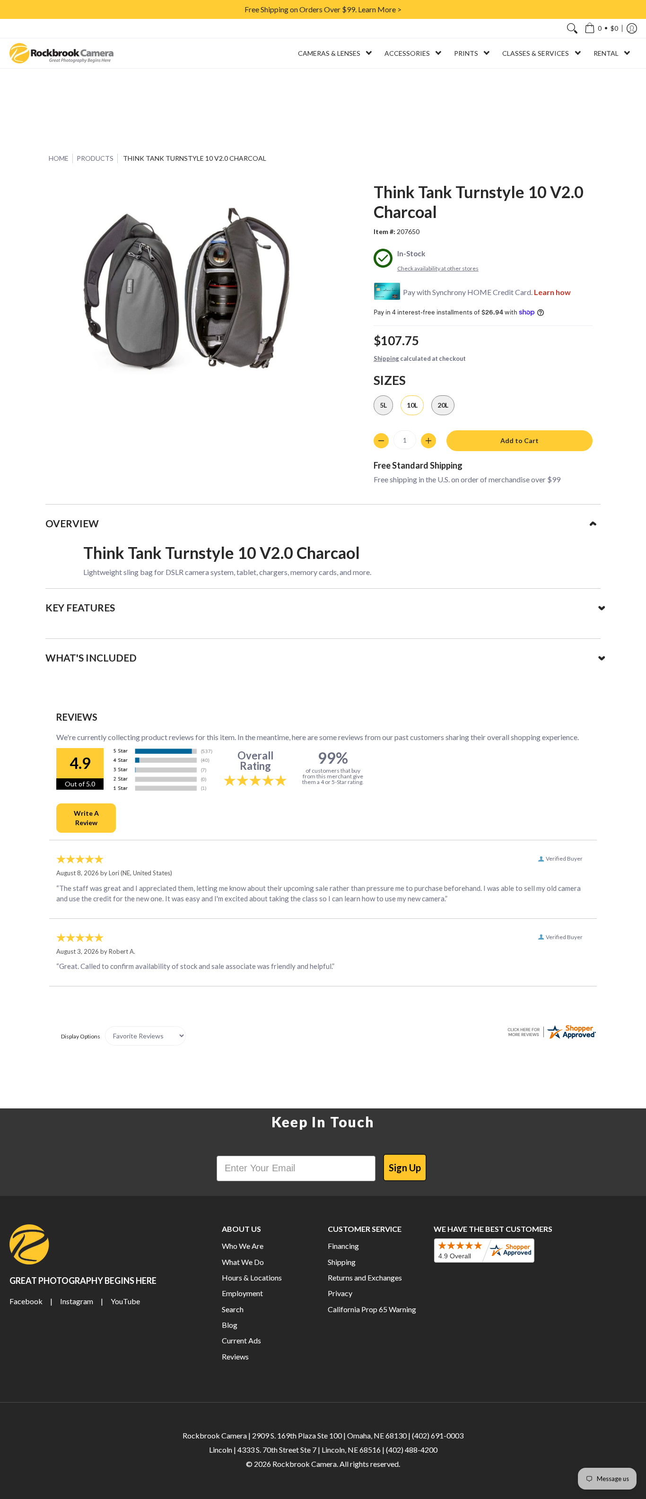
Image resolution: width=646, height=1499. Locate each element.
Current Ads (241, 1340)
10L (412, 405)
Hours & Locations (252, 1277)
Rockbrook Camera (304, 1463)
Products (95, 158)
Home (59, 158)
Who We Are (242, 1245)
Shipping (386, 358)
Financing (343, 1245)
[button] (601, 28)
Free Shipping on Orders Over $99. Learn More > (323, 9)
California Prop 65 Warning (372, 1309)
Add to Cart (519, 440)
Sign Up (405, 1167)
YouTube (125, 1301)
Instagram (76, 1301)
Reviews (235, 1356)
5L (383, 405)
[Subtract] (381, 440)
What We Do (243, 1261)
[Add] (428, 440)
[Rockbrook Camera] (61, 53)
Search (233, 1309)
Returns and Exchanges (365, 1277)
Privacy (340, 1293)
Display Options (80, 1036)
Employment (242, 1293)
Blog (229, 1324)
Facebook (26, 1301)
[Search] (572, 28)
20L (442, 405)
